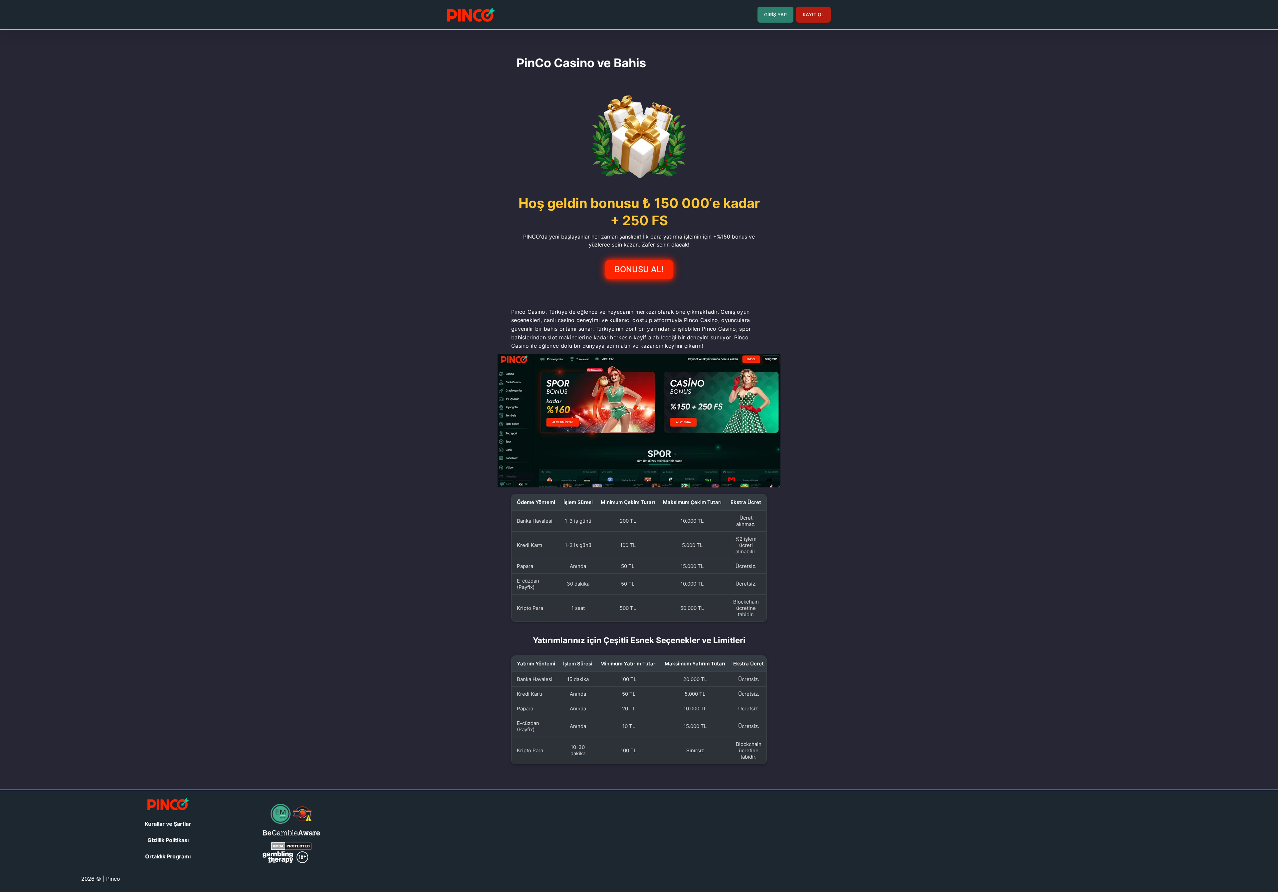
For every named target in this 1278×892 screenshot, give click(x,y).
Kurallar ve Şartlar (168, 823)
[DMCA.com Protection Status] (291, 848)
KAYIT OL (813, 14)
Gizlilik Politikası (168, 840)
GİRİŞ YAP (775, 14)
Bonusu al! (639, 269)
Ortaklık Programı (168, 856)
